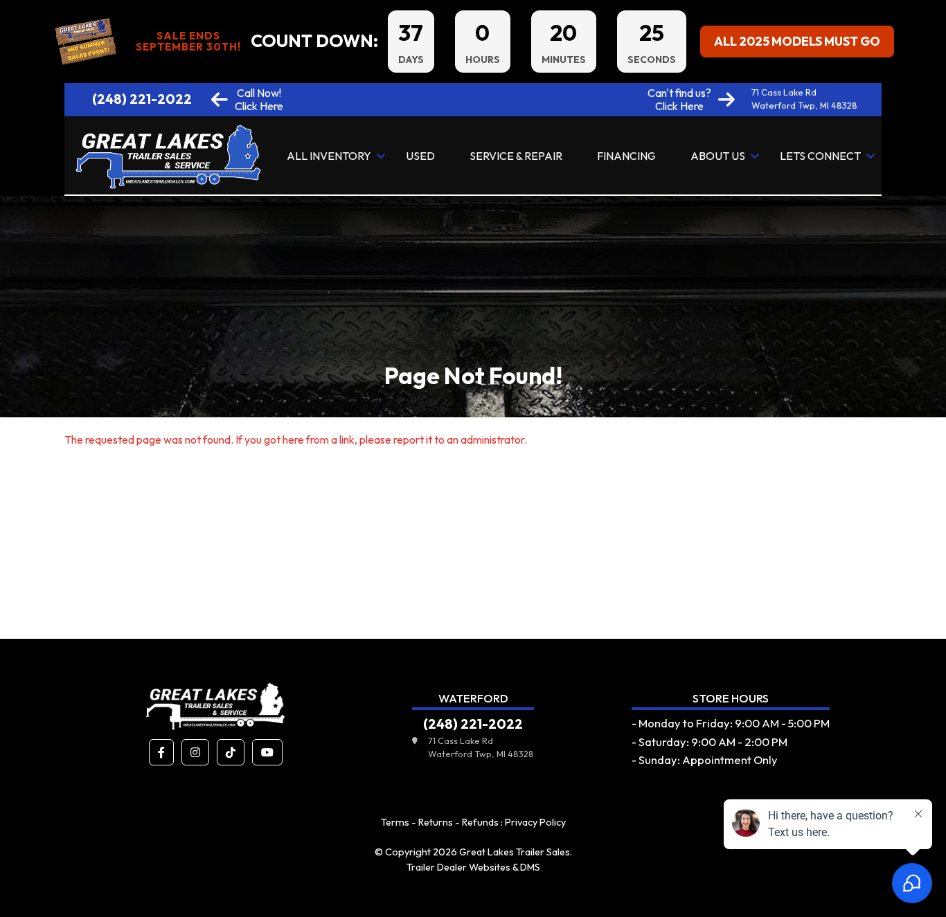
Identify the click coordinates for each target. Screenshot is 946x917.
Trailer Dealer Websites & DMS (473, 867)
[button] (161, 752)
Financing (626, 156)
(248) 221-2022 (142, 99)
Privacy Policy (535, 822)
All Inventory (329, 156)
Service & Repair (516, 156)
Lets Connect (820, 156)
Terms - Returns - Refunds (440, 822)
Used (420, 156)
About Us (717, 156)
